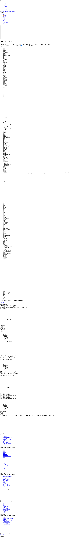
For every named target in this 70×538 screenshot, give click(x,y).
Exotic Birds (5, 6)
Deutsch (5, 15)
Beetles (4, 466)
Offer (29, 173)
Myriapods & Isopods (6, 465)
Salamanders (5, 454)
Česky (4, 19)
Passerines (4, 478)
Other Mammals (5, 495)
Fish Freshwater (5, 436)
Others (4, 444)
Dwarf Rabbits (5, 506)
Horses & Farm (5, 9)
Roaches (4, 468)
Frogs (4, 453)
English (4, 14)
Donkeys (4, 519)
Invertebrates (5, 5)
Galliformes (5, 481)
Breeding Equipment (6, 524)
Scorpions (4, 462)
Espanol (4, 17)
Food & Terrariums (6, 470)
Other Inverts (5, 469)
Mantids (4, 463)
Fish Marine (5, 438)
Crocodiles (4, 452)
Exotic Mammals (5, 7)
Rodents (4, 505)
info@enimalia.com (6, 531)
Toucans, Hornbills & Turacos (8, 476)
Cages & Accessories (6, 509)
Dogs (3, 503)
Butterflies (4, 467)
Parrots (4, 477)
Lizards (4, 449)
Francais (4, 16)
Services (4, 511)
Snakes (4, 450)
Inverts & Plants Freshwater (7, 437)
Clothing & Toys (5, 510)
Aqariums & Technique (7, 443)
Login (4, 23)
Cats (3, 504)
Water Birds (5, 482)
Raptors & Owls (5, 480)
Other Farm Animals (6, 522)
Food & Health (5, 442)
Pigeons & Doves (6, 479)
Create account (5, 22)
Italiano (4, 18)
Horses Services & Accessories (8, 518)
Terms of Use (5, 527)
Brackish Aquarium (6, 440)
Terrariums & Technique (7, 456)
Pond (3, 441)
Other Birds (5, 483)
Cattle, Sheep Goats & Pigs (7, 520)
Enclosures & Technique (7, 497)
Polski (4, 20)
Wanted (32, 173)
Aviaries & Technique (6, 485)
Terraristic (4, 4)
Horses (4, 517)
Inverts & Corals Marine (7, 439)
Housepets (4, 8)
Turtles (4, 451)
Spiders (4, 461)
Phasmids (4, 464)
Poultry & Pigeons (6, 521)
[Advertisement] (35, 424)
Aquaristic (4, 3)
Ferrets (4, 507)
